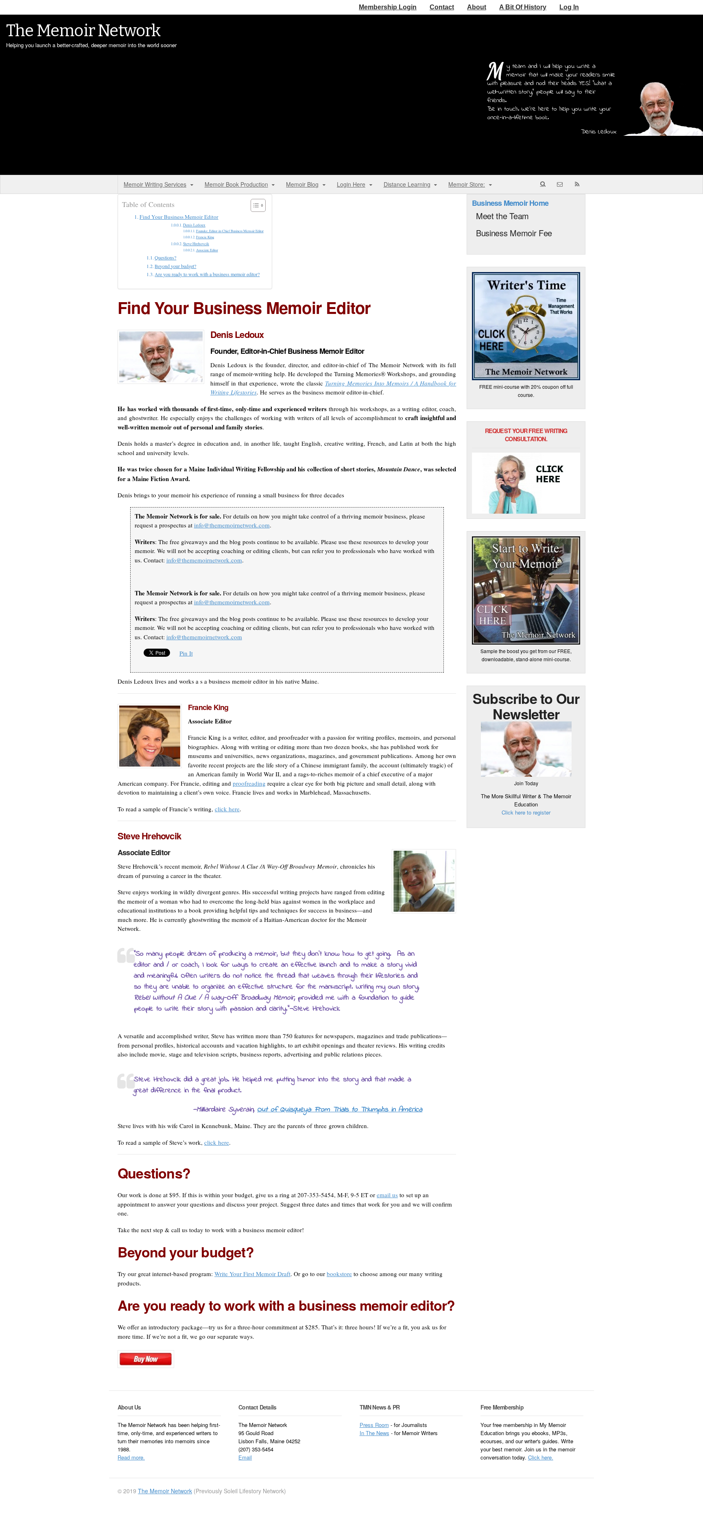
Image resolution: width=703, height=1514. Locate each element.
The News (377, 1433)
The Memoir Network (83, 31)
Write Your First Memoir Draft (252, 1274)
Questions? (165, 257)
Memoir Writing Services (155, 184)
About (476, 7)
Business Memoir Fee (514, 233)
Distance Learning (407, 184)
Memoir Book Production (236, 184)
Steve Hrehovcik (196, 243)
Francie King (205, 237)
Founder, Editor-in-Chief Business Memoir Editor (230, 231)
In (363, 1433)
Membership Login (388, 7)
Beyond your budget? (175, 266)
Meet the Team (502, 216)
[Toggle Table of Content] (254, 205)
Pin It (186, 653)
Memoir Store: (466, 184)
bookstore (339, 1274)
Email (245, 1457)
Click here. (540, 1457)
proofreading (249, 783)
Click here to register (526, 812)
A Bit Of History (522, 7)
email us (387, 1195)
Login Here (351, 184)
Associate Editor (207, 250)
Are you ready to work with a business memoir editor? (207, 274)
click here (227, 809)
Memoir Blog (302, 184)
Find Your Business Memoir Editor (179, 216)
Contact (442, 7)
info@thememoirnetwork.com (232, 525)
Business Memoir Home (510, 203)
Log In (569, 7)
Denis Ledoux (194, 225)
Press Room (374, 1425)
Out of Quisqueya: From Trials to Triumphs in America (339, 1109)
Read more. (131, 1457)
